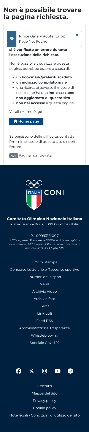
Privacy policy (44, 401)
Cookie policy (44, 408)
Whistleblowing (44, 335)
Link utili (44, 313)
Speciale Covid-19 (45, 343)
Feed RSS (44, 321)
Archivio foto (44, 299)
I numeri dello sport (45, 277)
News (44, 284)
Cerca (44, 306)
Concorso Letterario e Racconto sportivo (44, 269)
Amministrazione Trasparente (44, 328)
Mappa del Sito (44, 393)
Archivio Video (44, 291)
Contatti (44, 386)
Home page (28, 121)
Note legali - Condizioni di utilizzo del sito (44, 415)
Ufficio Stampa (44, 262)
